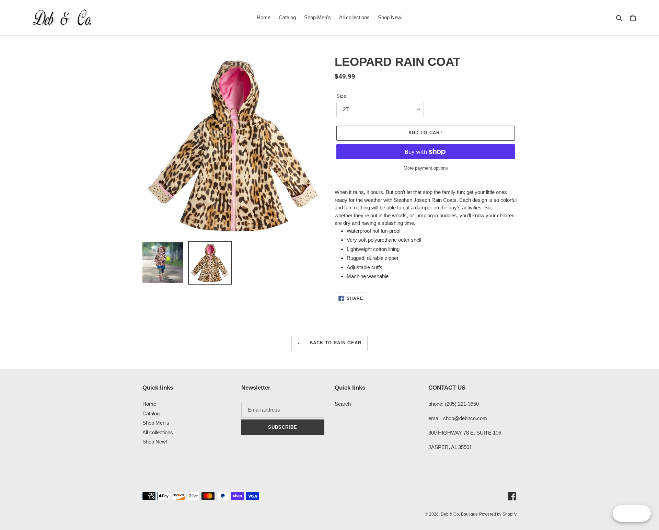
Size (341, 96)
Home (149, 404)
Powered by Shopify (498, 514)
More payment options (426, 168)
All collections (157, 432)
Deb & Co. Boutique (459, 514)
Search (343, 404)
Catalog (151, 413)
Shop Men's (155, 423)
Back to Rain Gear (335, 342)
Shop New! (154, 442)
